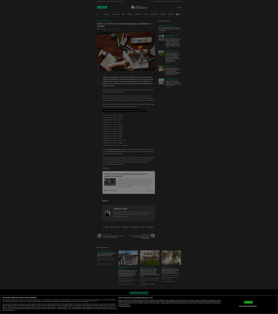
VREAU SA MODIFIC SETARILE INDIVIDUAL (248, 306)
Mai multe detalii (93, 301)
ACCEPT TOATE (248, 302)
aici (56, 307)
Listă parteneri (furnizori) (124, 306)
